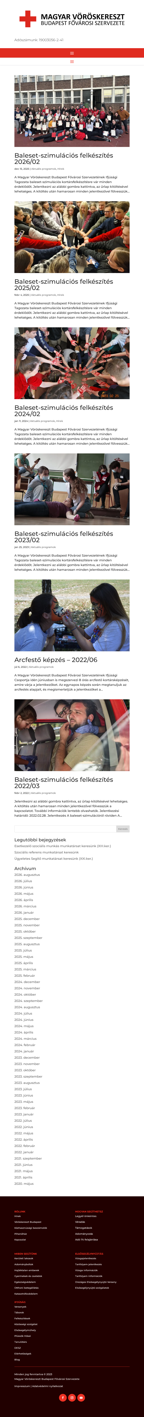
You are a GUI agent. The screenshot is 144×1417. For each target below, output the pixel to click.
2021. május (23, 1171)
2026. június (23, 887)
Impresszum (22, 1386)
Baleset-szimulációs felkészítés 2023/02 (63, 537)
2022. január (24, 1152)
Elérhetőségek (22, 1353)
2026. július (23, 881)
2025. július (23, 950)
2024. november (27, 988)
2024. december (27, 982)
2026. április (23, 900)
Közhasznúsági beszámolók (30, 1227)
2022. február (24, 1146)
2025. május (23, 957)
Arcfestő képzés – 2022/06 (55, 660)
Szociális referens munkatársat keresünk (46, 852)
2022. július (23, 1121)
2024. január (24, 1051)
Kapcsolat (20, 1239)
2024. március (25, 1039)
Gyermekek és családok (28, 1276)
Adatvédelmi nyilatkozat (47, 1386)
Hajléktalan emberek (26, 1270)
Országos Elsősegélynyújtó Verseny (95, 1282)
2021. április (23, 1177)
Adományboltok (23, 1264)
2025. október (25, 931)
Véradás (80, 1221)
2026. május (23, 894)
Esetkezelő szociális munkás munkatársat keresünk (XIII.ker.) (62, 846)
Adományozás (84, 1233)
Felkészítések (22, 1318)
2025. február (24, 976)
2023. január (24, 1114)
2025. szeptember (28, 938)
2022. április (23, 1140)
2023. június (23, 1095)
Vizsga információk (86, 1270)
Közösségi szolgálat (25, 1324)
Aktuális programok (43, 168)
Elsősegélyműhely (25, 1330)
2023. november (27, 1064)
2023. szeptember (28, 1076)
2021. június (23, 1165)
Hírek (60, 168)
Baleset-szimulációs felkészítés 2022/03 (63, 783)
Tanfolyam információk (88, 1276)
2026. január (24, 913)
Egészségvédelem (25, 1282)
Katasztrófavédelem (26, 1293)
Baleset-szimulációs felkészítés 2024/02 (63, 411)
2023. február (24, 1108)
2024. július (23, 1013)
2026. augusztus (27, 875)
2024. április (23, 1032)
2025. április (23, 963)
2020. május (24, 1184)
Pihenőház (20, 1233)
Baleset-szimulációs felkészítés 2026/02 (63, 158)
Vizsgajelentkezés (85, 1258)
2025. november (27, 925)
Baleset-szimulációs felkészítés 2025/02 (63, 285)
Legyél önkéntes (85, 1216)
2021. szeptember (28, 1158)
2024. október (25, 995)
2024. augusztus (27, 1007)
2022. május (23, 1133)
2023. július (23, 1089)
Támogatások (83, 1227)
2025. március (25, 969)
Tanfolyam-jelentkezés (88, 1264)
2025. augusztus (27, 944)
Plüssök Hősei (22, 1336)
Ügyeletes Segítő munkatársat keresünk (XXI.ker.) (53, 859)
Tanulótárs (20, 1341)
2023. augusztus (27, 1083)
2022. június (23, 1127)
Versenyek (20, 1306)
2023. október (25, 1070)
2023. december (27, 1058)
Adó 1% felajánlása (86, 1239)
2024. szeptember (28, 1001)
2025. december (27, 919)
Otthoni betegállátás (26, 1287)
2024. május (24, 1026)
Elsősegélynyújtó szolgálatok (92, 1287)
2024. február (24, 1045)
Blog (17, 1359)
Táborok (19, 1312)
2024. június (23, 1020)
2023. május (23, 1102)
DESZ (17, 1347)
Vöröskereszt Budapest (27, 1222)
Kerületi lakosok (23, 1258)
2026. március (25, 906)
